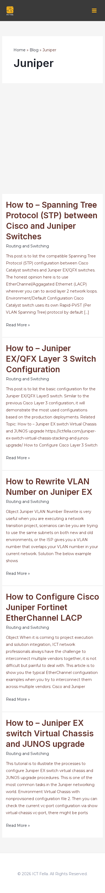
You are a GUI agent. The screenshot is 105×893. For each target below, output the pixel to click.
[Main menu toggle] (94, 10)
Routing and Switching (27, 246)
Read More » (18, 325)
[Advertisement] (52, 138)
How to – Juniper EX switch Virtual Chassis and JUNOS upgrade (50, 733)
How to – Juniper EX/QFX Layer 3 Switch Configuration (51, 358)
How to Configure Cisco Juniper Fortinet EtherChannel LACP (52, 607)
